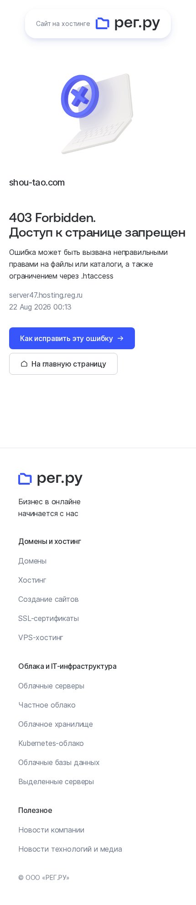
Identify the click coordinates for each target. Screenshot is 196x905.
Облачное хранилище (55, 724)
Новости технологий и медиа (70, 848)
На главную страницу (68, 363)
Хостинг (32, 579)
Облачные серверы (51, 685)
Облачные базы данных (59, 762)
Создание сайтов (48, 599)
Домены (32, 560)
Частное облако (47, 704)
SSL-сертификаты (48, 618)
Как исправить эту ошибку (66, 338)
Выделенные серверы (56, 781)
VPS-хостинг (40, 637)
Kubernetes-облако (51, 743)
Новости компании (51, 829)
